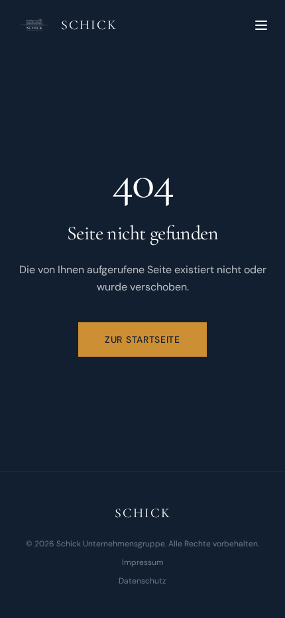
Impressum (143, 562)
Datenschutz (142, 581)
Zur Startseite (142, 339)
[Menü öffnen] (261, 25)
